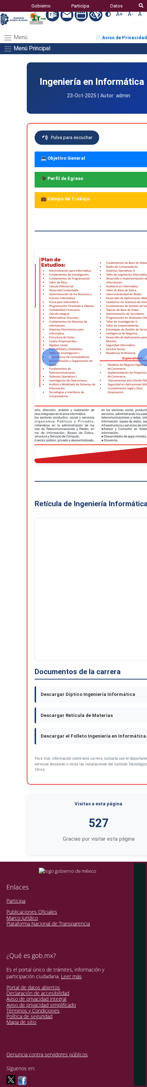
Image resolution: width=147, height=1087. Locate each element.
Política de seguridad (29, 1016)
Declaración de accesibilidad (37, 993)
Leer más (71, 976)
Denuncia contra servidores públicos (47, 1054)
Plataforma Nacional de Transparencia (48, 923)
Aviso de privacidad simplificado (41, 1004)
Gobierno (41, 6)
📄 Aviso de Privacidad (121, 37)
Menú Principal (31, 48)
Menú (19, 37)
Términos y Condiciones (33, 1010)
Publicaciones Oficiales (31, 911)
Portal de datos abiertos (33, 987)
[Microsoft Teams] (53, 14)
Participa (80, 6)
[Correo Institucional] (67, 14)
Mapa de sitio (21, 1022)
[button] (51, 357)
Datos (116, 6)
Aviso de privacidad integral (36, 998)
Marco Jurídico (22, 917)
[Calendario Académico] (82, 14)
